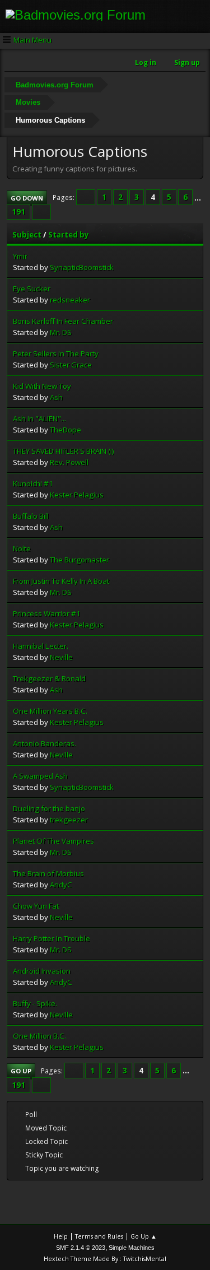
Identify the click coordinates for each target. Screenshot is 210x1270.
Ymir (20, 256)
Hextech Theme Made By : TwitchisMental (105, 1258)
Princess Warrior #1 (47, 613)
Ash (56, 397)
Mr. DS (61, 332)
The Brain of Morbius (48, 873)
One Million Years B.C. (50, 711)
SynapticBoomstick (82, 267)
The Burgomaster (79, 560)
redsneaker (70, 300)
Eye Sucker (31, 288)
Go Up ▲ (143, 1236)
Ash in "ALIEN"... (39, 418)
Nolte (22, 548)
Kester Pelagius (77, 495)
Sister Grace (71, 365)
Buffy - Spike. (35, 1003)
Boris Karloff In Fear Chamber (63, 321)
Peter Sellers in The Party (56, 353)
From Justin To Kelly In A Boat (61, 581)
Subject (26, 235)
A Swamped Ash (40, 776)
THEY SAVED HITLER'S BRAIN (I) (63, 451)
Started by (68, 235)
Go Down (27, 198)
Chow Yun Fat (36, 906)
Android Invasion (42, 971)
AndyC (61, 885)
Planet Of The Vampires (53, 841)
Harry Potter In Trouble (51, 938)
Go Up (21, 1071)
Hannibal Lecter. (40, 646)
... (197, 197)
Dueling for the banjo (49, 808)
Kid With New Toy (42, 386)
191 (18, 212)
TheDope (65, 430)
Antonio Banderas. (44, 743)
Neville (61, 657)
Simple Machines (132, 1247)
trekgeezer (69, 820)
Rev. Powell (69, 462)
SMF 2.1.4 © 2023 (80, 1247)
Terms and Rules (99, 1236)
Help (61, 1236)
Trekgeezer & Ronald (49, 678)
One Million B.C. (39, 1036)
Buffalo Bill (31, 516)
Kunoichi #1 (33, 483)
